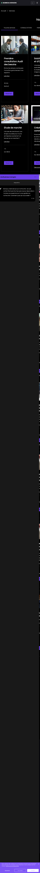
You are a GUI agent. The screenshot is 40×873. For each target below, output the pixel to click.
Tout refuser (20, 870)
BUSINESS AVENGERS (10, 2)
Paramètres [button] (7, 870)
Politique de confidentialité (12, 866)
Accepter (33, 870)
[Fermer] (38, 864)
